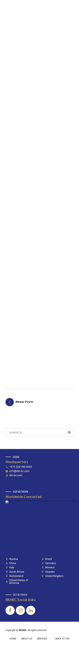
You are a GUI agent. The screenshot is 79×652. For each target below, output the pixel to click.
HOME (13, 638)
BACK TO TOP (62, 638)
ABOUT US (26, 638)
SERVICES (42, 638)
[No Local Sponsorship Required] (39, 284)
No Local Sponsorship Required (27, 325)
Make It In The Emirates (31, 69)
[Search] (69, 432)
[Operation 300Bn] (39, 168)
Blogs (18, 57)
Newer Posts (24, 401)
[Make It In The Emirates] (39, 33)
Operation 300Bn (36, 201)
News (27, 57)
